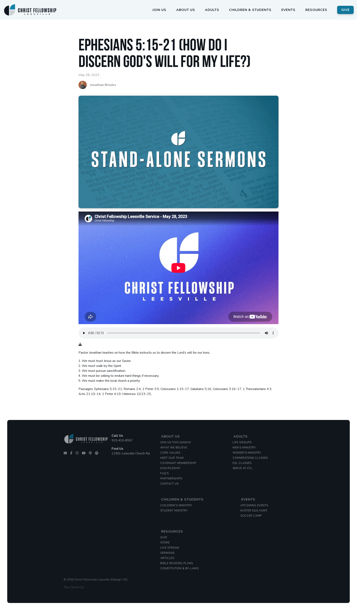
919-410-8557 (122, 440)
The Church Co (74, 587)
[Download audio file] (80, 344)
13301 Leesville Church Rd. (131, 453)
